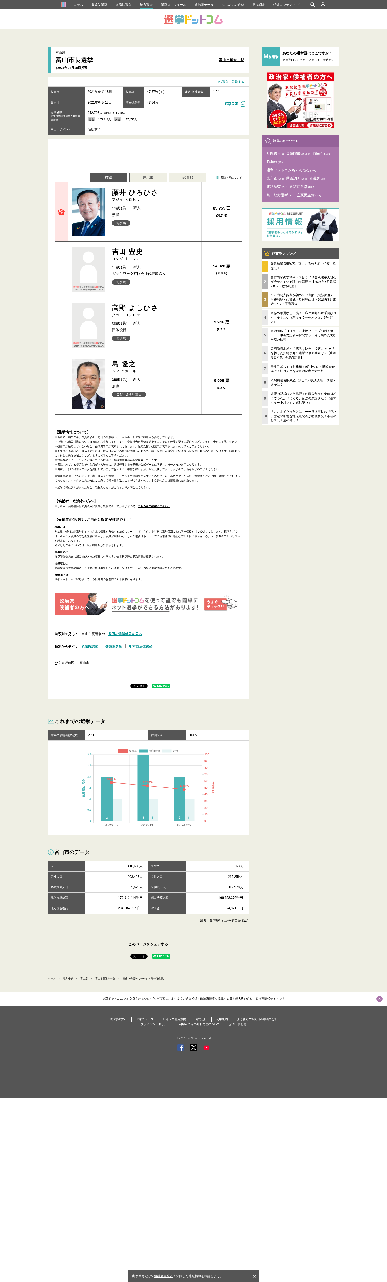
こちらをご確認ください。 (154, 506)
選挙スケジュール (173, 4)
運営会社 (201, 1019)
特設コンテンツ (284, 4)
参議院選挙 (123, 4)
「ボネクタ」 (176, 476)
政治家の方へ (118, 1019)
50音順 (188, 177)
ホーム (51, 978)
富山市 (84, 663)
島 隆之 (124, 366)
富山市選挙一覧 (231, 60)
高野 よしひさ (135, 310)
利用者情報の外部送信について (199, 1024)
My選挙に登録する (231, 82)
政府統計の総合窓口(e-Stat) (229, 920)
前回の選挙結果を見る (125, 634)
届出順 (148, 177)
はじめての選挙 (233, 4)
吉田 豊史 (127, 254)
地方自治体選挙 (141, 646)
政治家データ (204, 4)
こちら (118, 487)
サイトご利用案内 (174, 1019)
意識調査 (258, 4)
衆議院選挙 (99, 4)
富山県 (84, 978)
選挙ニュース (145, 1019)
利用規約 (222, 1019)
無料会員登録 (163, 1276)
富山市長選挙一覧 (105, 978)
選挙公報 (231, 104)
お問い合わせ (237, 1024)
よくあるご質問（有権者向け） (257, 1019)
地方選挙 (146, 4)
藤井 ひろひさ (135, 195)
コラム (78, 4)
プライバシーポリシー (155, 1024)
